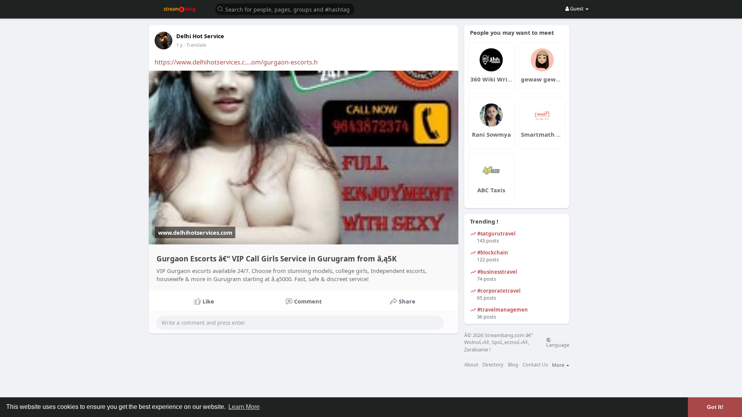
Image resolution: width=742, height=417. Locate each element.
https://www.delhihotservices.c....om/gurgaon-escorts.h (236, 62)
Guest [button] (577, 8)
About (471, 364)
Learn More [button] (244, 406)
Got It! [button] (715, 407)
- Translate (195, 45)
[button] (285, 8)
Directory (493, 364)
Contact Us (535, 364)
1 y (179, 45)
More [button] (558, 364)
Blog (513, 364)
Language (557, 344)
